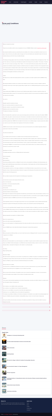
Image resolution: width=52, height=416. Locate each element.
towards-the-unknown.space (41, 48)
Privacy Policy (29, 408)
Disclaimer (28, 410)
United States (16, 2)
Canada (35, 2)
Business (46, 2)
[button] (50, 2)
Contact (28, 406)
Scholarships (4, 2)
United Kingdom (23, 2)
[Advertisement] (26, 13)
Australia (30, 2)
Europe (41, 2)
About (28, 404)
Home (10, 2)
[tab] (10, 2)
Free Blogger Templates (8, 414)
